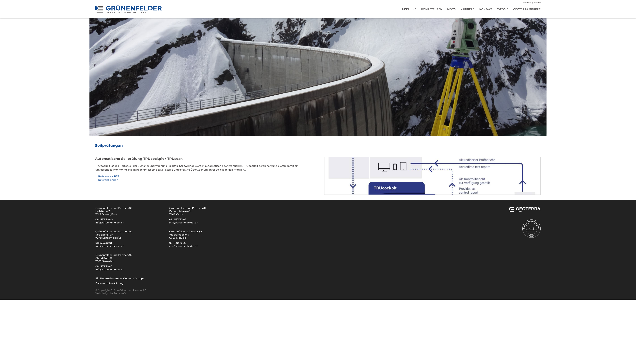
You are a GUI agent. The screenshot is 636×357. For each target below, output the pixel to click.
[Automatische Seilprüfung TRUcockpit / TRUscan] (432, 176)
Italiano (537, 2)
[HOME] (128, 9)
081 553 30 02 (177, 219)
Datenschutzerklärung (109, 283)
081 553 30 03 (103, 266)
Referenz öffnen (108, 179)
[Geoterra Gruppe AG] (524, 211)
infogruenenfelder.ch (109, 222)
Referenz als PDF (109, 176)
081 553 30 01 (103, 242)
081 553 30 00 (104, 219)
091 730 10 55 (177, 242)
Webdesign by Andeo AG (110, 293)
